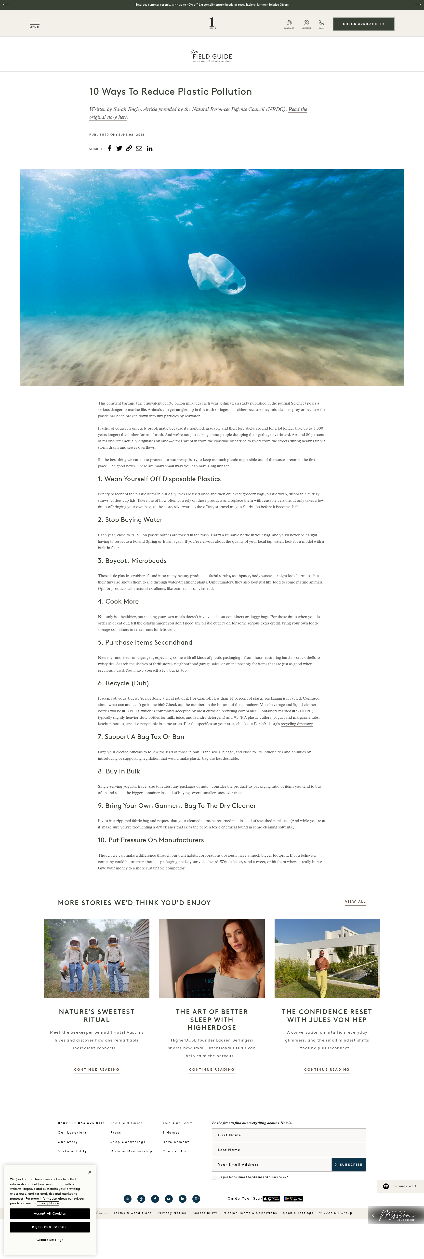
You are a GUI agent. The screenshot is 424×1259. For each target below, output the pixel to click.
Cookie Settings (298, 1213)
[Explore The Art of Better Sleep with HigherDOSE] (212, 958)
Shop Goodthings (128, 1142)
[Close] (89, 1172)
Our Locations (72, 1132)
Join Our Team (178, 1123)
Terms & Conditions (250, 1177)
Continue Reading (97, 1070)
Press (116, 1132)
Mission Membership (131, 1151)
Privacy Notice (172, 1213)
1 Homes (171, 1132)
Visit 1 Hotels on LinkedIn (182, 1199)
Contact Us (174, 1151)
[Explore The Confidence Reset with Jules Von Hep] (327, 958)
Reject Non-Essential (50, 1227)
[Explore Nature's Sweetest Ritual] (96, 958)
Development (176, 1142)
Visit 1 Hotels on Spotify (196, 1199)
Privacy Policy (277, 1177)
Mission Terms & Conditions (250, 1213)
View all (355, 902)
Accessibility (205, 1213)
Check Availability (364, 24)
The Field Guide (127, 1123)
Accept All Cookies (50, 1213)
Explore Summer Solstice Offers (267, 4)
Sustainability (72, 1151)
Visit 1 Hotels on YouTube (169, 1199)
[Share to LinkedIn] (149, 148)
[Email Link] (139, 148)
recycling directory (297, 724)
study (244, 404)
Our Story (68, 1142)
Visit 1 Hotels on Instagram (128, 1199)
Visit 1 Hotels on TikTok (141, 1199)
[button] (6, 5)
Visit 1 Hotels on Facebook (155, 1199)
